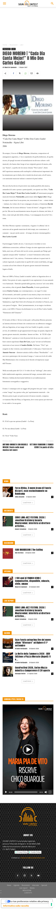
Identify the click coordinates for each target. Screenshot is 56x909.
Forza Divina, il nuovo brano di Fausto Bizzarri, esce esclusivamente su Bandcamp (33, 490)
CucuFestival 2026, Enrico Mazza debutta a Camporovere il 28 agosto (32, 669)
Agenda (16, 885)
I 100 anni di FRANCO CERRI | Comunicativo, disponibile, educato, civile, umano (32, 581)
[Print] (37, 73)
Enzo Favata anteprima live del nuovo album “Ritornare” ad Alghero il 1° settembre (33, 642)
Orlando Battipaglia (21, 648)
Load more (27, 502)
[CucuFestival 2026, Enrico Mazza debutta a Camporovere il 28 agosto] (8, 671)
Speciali (44, 885)
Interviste (35, 885)
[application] (28, 749)
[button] (4, 3)
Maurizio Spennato (10, 67)
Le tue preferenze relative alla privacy (29, 901)
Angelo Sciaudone (20, 529)
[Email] (31, 73)
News (9, 885)
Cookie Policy (35, 852)
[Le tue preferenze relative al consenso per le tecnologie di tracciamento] (51, 904)
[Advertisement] (28, 24)
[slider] (25, 792)
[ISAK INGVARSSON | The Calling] (8, 553)
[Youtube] (38, 875)
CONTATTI (28, 893)
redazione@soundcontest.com (32, 858)
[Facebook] (13, 73)
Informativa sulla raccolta (16, 905)
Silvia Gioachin (19, 497)
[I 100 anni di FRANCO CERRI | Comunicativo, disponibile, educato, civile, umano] (8, 582)
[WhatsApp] (25, 73)
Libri (21, 45)
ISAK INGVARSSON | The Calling (29, 549)
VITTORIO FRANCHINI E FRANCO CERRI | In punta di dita (41, 446)
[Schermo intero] (50, 792)
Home (5, 45)
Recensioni (14, 45)
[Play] (6, 792)
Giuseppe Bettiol (20, 673)
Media (32, 888)
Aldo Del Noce (19, 553)
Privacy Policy (22, 852)
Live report (23, 888)
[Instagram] (24, 875)
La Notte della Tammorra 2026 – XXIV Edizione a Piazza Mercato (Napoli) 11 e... (33, 656)
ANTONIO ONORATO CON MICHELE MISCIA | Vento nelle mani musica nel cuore (15, 447)
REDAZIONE (27, 890)
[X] (19, 73)
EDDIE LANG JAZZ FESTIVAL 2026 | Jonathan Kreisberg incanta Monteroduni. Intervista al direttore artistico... (32, 522)
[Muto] (46, 792)
